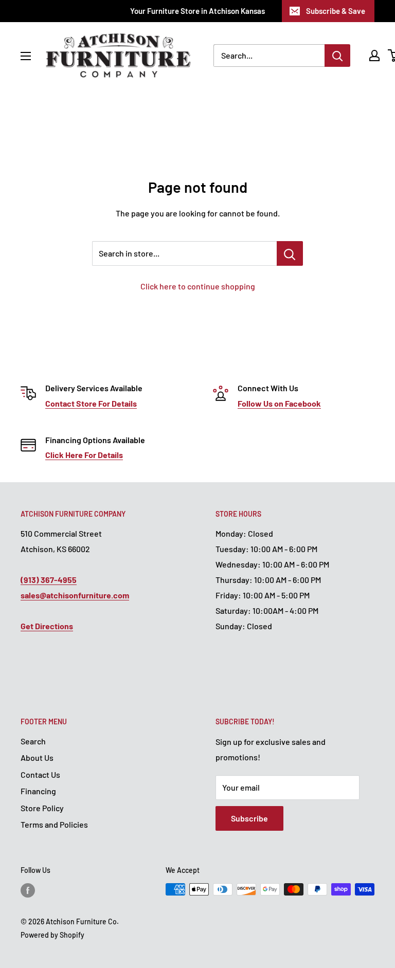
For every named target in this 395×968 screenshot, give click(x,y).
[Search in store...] (290, 253)
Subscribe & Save (335, 10)
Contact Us (40, 774)
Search (33, 741)
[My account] (374, 55)
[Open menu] (26, 56)
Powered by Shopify (52, 934)
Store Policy (42, 808)
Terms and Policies (54, 824)
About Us (37, 757)
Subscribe (249, 818)
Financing (38, 791)
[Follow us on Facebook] (28, 890)
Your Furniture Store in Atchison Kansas (197, 10)
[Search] (337, 55)
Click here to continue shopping (197, 286)
